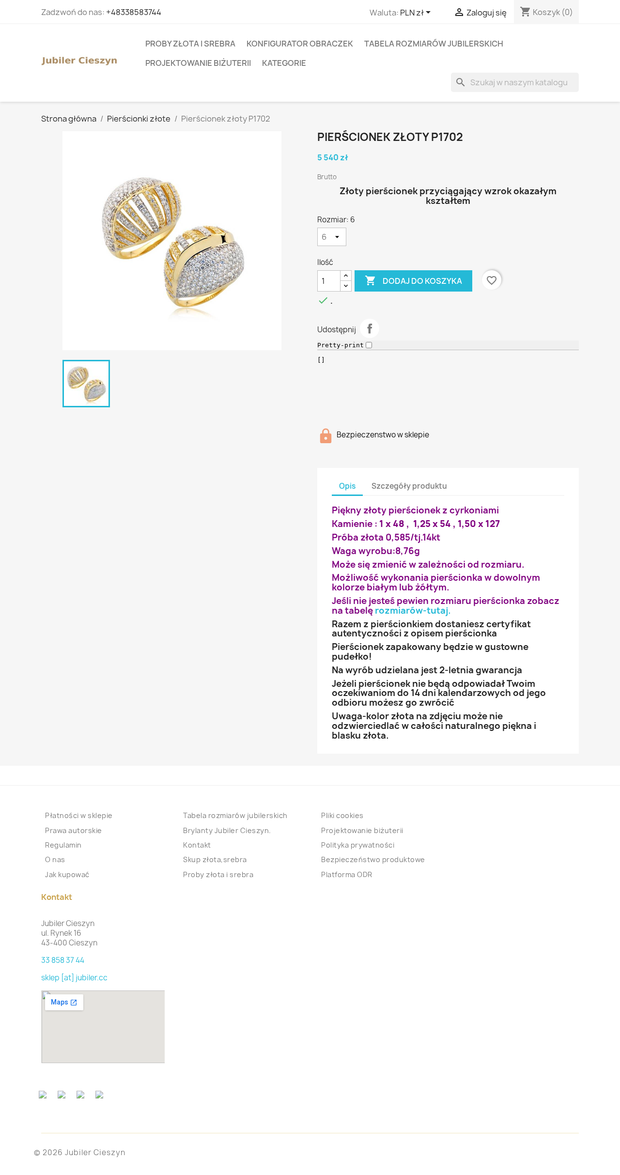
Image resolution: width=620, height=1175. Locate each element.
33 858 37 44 (62, 960)
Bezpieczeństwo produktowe (373, 859)
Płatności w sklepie (79, 815)
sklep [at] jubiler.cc (74, 978)
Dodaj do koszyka (413, 280)
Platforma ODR (346, 874)
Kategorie (284, 63)
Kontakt (197, 845)
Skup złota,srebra (215, 859)
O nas (55, 859)
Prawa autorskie (73, 830)
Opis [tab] (347, 486)
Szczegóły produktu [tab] (409, 486)
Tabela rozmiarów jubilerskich (433, 43)
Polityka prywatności (357, 845)
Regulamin (63, 845)
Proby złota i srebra (190, 43)
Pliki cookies (342, 815)
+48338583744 (133, 12)
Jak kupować (67, 874)
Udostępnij (369, 328)
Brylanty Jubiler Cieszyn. (227, 830)
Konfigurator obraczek (300, 43)
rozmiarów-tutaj (411, 610)
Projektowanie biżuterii (198, 63)
